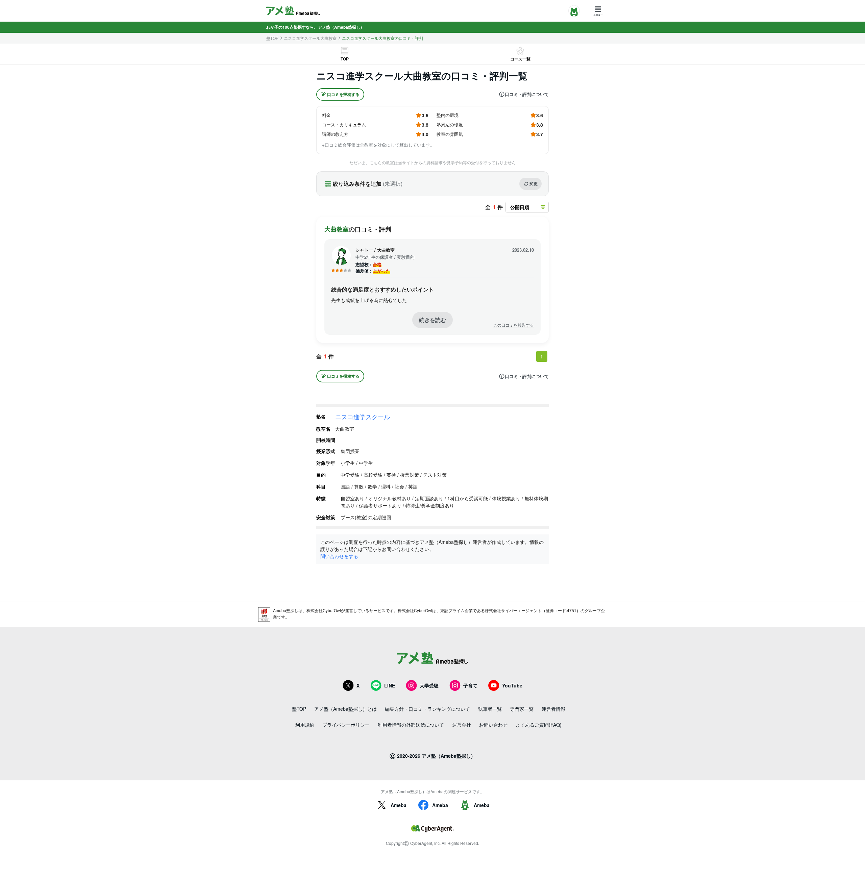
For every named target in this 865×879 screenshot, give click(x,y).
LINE (389, 685)
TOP (345, 59)
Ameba (398, 805)
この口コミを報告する (513, 325)
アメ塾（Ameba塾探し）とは (345, 708)
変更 (533, 183)
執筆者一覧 (490, 708)
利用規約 (304, 724)
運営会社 (461, 724)
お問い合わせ (493, 724)
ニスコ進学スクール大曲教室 (310, 38)
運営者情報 (553, 708)
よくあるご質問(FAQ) (539, 724)
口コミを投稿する (343, 94)
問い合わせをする (339, 556)
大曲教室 (336, 229)
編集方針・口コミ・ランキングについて (427, 708)
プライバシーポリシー (346, 724)
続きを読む (432, 320)
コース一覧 (520, 59)
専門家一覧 (522, 708)
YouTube (512, 685)
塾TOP (272, 38)
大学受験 (429, 685)
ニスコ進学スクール (362, 416)
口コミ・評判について (527, 94)
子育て (470, 685)
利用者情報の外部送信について (411, 724)
